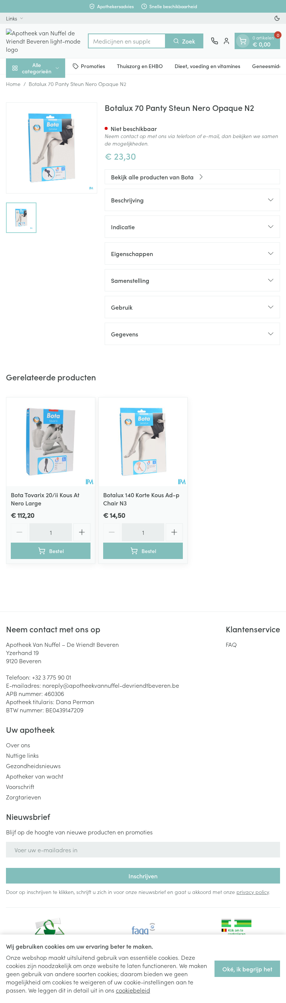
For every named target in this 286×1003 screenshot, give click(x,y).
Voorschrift (20, 786)
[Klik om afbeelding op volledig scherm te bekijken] (51, 148)
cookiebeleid (133, 990)
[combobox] (127, 40)
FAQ (231, 644)
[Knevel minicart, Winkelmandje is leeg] (243, 41)
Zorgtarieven (23, 797)
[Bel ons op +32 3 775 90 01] (214, 41)
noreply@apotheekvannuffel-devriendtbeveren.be (110, 685)
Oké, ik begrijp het (247, 969)
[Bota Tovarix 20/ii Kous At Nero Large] (50, 441)
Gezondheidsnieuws (33, 765)
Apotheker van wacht (34, 776)
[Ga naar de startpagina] (43, 41)
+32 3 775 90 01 (51, 677)
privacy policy (252, 891)
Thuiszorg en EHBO (140, 66)
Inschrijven (143, 876)
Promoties (93, 66)
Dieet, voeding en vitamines (207, 66)
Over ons (18, 745)
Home (13, 83)
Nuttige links (22, 755)
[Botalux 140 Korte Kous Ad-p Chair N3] (143, 441)
